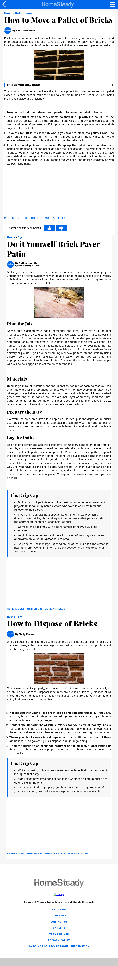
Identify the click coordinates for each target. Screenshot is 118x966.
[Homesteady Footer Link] (59, 883)
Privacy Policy (59, 940)
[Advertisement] (31, 191)
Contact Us (59, 922)
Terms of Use (59, 934)
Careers (59, 928)
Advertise (59, 916)
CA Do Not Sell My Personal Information (58, 946)
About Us (59, 909)
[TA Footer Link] (59, 894)
